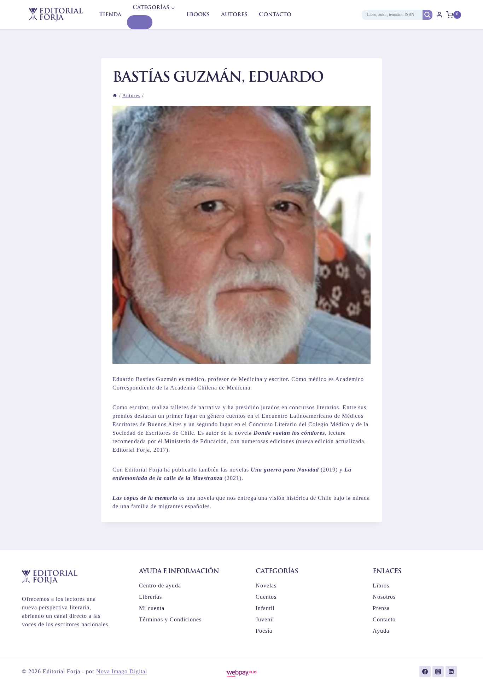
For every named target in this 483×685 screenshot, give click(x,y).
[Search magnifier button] (427, 15)
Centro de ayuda (160, 585)
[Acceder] (439, 14)
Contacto (275, 15)
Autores (234, 15)
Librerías (150, 597)
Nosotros (384, 597)
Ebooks (198, 15)
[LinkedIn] (451, 671)
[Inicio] (114, 95)
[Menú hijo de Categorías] (139, 22)
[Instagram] (438, 671)
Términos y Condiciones (170, 619)
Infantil (265, 608)
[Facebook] (425, 671)
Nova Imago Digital (121, 671)
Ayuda (381, 631)
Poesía (264, 631)
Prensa (381, 608)
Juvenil (265, 619)
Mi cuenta (151, 608)
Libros (381, 585)
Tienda (110, 15)
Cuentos (266, 597)
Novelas (266, 585)
